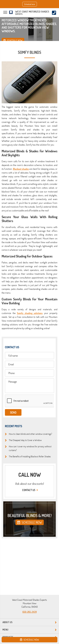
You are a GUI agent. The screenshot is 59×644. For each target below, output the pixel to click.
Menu (5, 629)
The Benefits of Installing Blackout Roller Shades (30, 456)
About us (7, 622)
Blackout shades (21, 168)
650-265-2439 (29, 611)
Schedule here (29, 4)
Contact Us (29, 490)
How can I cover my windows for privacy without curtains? (30, 448)
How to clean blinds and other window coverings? (30, 433)
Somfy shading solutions (30, 313)
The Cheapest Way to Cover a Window (25, 440)
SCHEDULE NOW (31, 522)
